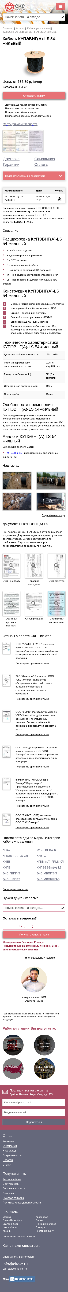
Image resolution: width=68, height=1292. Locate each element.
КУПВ (6, 867)
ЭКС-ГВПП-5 (11, 873)
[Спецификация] (34, 603)
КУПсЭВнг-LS (14, 452)
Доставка (11, 159)
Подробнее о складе (53, 515)
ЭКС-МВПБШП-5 (48, 879)
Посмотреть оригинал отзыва (32, 663)
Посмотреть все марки (15, 889)
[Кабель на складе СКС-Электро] (51, 480)
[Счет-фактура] (56, 566)
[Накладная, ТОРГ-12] (34, 566)
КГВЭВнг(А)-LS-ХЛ (15, 855)
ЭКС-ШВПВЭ (11, 879)
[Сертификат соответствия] (56, 603)
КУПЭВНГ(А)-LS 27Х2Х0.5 (14, 198)
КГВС (6, 849)
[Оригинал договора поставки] (11, 603)
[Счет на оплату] (11, 566)
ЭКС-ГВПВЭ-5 (46, 849)
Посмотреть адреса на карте (19, 1236)
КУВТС (41, 855)
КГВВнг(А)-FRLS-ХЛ (50, 861)
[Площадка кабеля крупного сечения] (17, 501)
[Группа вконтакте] (18, 1279)
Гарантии (11, 164)
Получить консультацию (34, 934)
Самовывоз (44, 159)
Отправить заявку (34, 95)
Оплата (41, 164)
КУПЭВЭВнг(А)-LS (49, 867)
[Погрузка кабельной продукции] (51, 501)
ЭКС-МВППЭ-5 (47, 873)
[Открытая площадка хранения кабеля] (17, 480)
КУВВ (6, 861)
